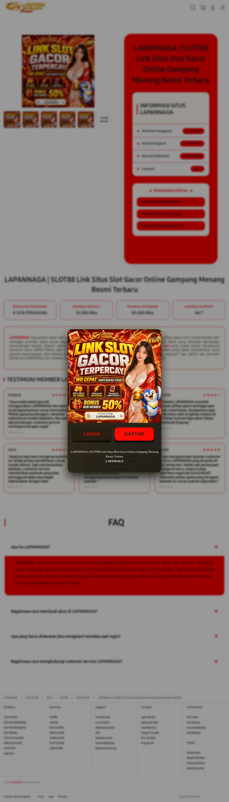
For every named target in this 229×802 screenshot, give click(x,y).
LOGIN (92, 434)
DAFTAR (134, 434)
